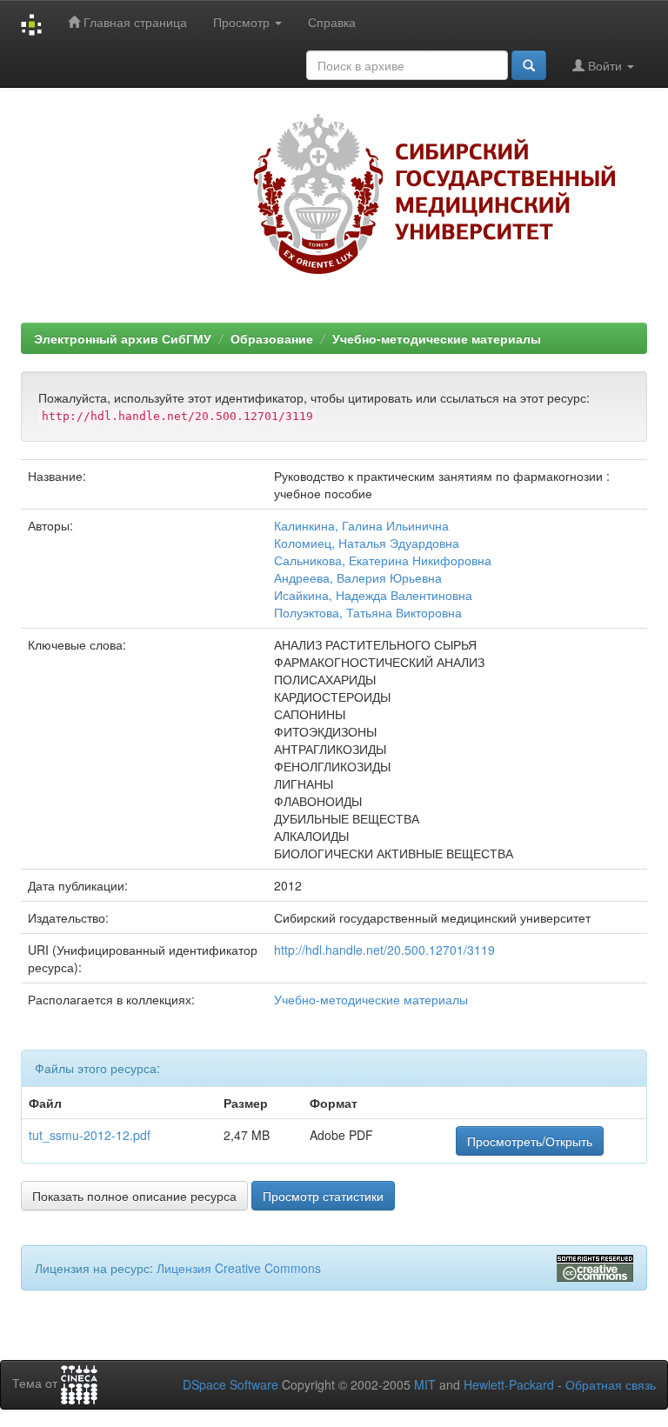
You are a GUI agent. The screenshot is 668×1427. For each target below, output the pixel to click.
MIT (425, 1384)
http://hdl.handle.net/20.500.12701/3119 (384, 949)
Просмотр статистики (323, 1195)
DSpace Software (230, 1384)
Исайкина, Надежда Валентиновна (373, 594)
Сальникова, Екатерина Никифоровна (382, 560)
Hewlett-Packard (509, 1384)
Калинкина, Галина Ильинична (361, 525)
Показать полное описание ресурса (134, 1195)
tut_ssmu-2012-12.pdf (89, 1135)
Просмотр (243, 21)
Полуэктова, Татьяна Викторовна (368, 612)
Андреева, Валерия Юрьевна (358, 577)
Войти (604, 65)
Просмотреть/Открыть (529, 1141)
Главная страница (133, 21)
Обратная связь (610, 1384)
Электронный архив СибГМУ (122, 338)
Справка (332, 21)
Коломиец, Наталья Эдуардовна (366, 542)
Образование (271, 338)
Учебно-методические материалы (436, 338)
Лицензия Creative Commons (239, 1268)
